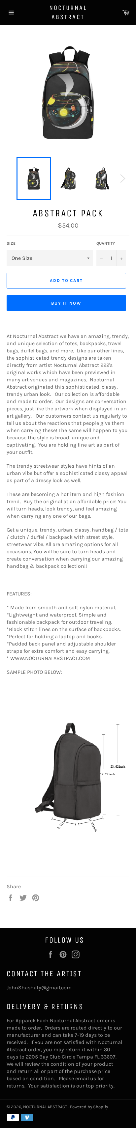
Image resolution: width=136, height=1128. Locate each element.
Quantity (105, 243)
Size (11, 243)
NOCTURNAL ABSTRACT (68, 12)
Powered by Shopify (89, 1106)
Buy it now (66, 303)
